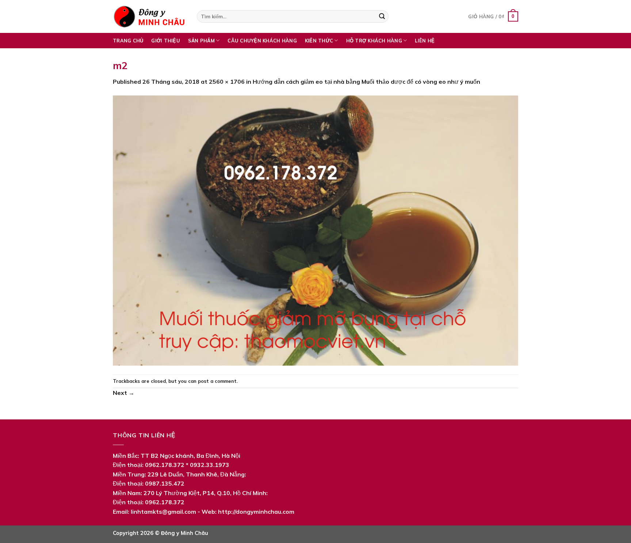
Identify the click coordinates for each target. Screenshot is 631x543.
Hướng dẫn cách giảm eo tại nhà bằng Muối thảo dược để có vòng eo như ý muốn (366, 81)
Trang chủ (128, 41)
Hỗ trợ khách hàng (374, 41)
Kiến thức (319, 41)
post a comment (217, 381)
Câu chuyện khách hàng (262, 41)
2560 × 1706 (227, 81)
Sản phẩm (201, 41)
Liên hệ (425, 41)
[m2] (315, 229)
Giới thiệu (165, 41)
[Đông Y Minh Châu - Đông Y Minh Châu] (149, 16)
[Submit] (382, 16)
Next (123, 392)
